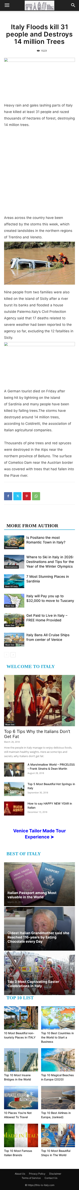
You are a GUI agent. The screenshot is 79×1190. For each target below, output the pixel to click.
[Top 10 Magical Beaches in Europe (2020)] (58, 1060)
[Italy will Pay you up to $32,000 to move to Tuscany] (14, 601)
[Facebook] (8, 496)
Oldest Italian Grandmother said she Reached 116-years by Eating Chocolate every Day (38, 937)
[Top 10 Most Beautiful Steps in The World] (58, 1135)
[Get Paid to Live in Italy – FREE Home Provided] (14, 620)
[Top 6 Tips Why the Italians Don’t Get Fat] (39, 700)
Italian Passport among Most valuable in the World (32, 895)
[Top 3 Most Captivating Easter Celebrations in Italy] (39, 973)
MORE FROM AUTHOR (32, 525)
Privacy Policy (37, 1173)
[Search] (73, 5)
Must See (9, 605)
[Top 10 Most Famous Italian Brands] (21, 1135)
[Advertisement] (39, 172)
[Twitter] (17, 496)
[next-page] (13, 654)
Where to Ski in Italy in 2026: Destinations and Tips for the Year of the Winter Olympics (50, 561)
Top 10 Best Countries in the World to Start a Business (57, 1037)
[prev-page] (6, 654)
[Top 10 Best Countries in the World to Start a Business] (58, 1017)
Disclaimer (55, 1173)
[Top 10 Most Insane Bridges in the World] (21, 1060)
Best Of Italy (11, 586)
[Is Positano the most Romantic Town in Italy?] (14, 542)
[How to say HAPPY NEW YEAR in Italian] (14, 809)
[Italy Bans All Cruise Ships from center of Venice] (14, 640)
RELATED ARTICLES (29, 517)
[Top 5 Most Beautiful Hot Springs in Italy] (14, 789)
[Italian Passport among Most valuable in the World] (39, 884)
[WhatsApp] (36, 496)
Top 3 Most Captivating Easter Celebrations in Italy (33, 984)
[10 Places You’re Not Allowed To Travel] (21, 1097)
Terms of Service (31, 1177)
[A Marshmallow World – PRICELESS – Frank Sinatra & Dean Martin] (14, 770)
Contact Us (51, 1177)
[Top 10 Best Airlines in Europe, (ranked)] (58, 1097)
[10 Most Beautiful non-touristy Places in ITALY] (21, 1017)
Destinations (11, 547)
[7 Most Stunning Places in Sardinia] (14, 581)
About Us (20, 1173)
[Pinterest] (27, 496)
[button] (6, 5)
